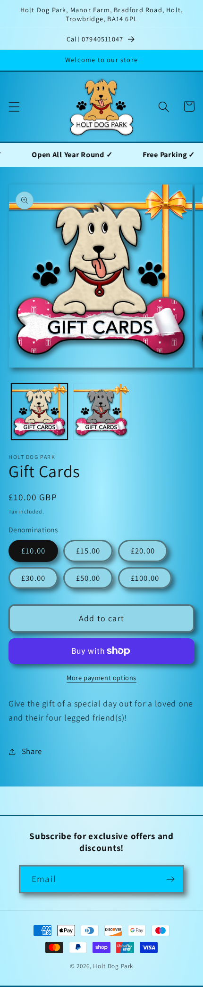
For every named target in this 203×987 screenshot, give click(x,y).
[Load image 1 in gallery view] (39, 412)
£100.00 (145, 578)
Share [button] (32, 751)
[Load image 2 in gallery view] (101, 412)
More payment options (101, 677)
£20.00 (143, 551)
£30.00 (33, 578)
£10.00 (33, 551)
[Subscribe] (170, 879)
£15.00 (88, 551)
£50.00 (88, 578)
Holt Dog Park (113, 966)
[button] (14, 106)
